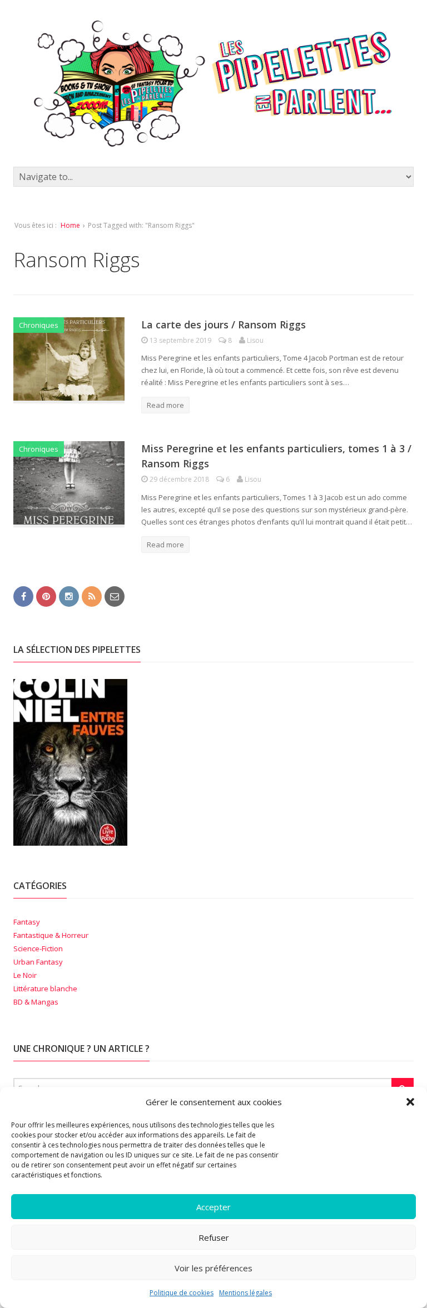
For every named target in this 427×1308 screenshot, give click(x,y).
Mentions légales (245, 1292)
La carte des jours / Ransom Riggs (223, 324)
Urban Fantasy (38, 962)
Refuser (213, 1237)
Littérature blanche (45, 989)
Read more (165, 405)
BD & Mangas (35, 1002)
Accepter (213, 1206)
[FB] (23, 596)
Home (70, 225)
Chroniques (38, 325)
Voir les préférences (213, 1268)
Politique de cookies (182, 1292)
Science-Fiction (38, 948)
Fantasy (26, 922)
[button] (410, 1101)
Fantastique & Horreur (50, 935)
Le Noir (25, 975)
